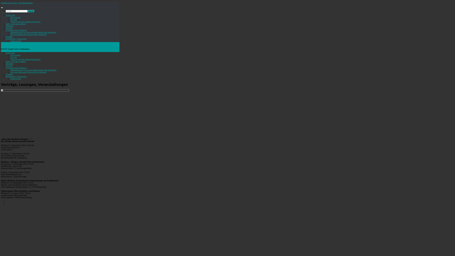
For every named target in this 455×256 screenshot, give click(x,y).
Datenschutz (15, 41)
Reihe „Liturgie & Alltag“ (16, 24)
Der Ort (13, 20)
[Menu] (2, 7)
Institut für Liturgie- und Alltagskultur (17, 3)
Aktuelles (10, 26)
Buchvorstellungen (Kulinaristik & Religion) (28, 35)
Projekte (9, 37)
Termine (9, 28)
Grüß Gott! (10, 15)
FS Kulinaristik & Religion (16, 30)
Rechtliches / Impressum (16, 39)
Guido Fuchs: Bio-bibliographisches (25, 22)
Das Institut (15, 17)
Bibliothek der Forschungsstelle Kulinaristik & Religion (33, 32)
